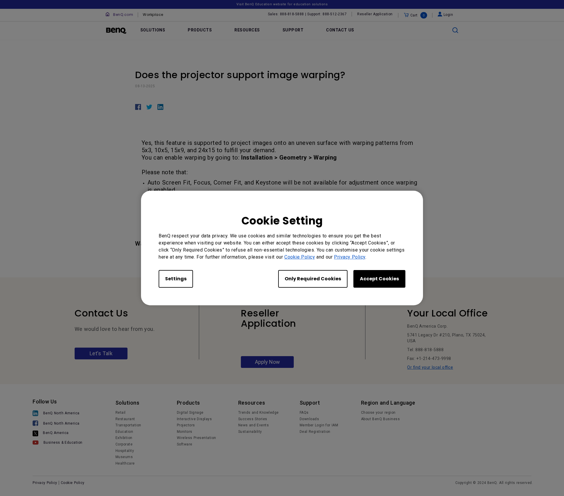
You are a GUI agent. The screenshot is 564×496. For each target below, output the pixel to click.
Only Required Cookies (313, 278)
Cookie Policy (299, 257)
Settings (176, 278)
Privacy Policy (349, 257)
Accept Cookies (379, 278)
